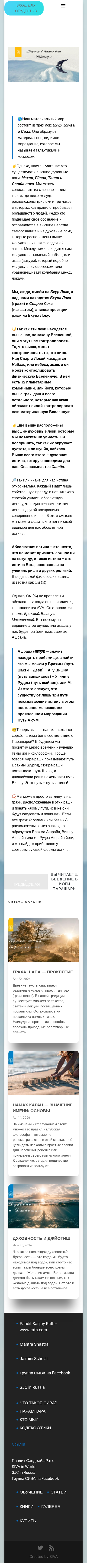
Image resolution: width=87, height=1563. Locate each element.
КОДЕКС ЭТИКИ (35, 1427)
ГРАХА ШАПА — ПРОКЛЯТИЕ (43, 972)
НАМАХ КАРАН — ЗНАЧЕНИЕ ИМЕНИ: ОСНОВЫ (43, 1107)
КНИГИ (26, 1506)
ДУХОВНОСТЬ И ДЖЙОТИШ (41, 1238)
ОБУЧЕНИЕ (31, 1492)
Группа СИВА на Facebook (45, 1372)
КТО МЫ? (29, 1419)
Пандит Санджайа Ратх (33, 1460)
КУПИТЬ (28, 1520)
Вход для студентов (26, 8)
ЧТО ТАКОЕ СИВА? (38, 1402)
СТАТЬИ (59, 1492)
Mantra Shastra (34, 1344)
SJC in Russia (23, 1472)
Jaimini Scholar (34, 1358)
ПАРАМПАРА (32, 1411)
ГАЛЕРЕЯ (50, 1506)
